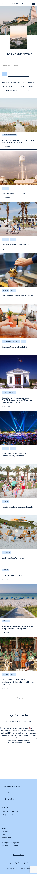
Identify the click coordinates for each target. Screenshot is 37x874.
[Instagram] (6, 799)
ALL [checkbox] (4, 74)
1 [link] (15, 698)
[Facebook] (3, 799)
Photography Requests (10, 843)
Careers (5, 832)
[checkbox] (12, 74)
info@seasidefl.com (9, 815)
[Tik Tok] (14, 799)
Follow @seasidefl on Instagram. (18, 721)
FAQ (3, 835)
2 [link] (17, 698)
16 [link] (22, 698)
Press (4, 840)
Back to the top (18, 855)
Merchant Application (10, 846)
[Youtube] (9, 799)
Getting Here (6, 837)
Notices (4, 829)
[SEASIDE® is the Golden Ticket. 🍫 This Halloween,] (18, 745)
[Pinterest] (11, 799)
